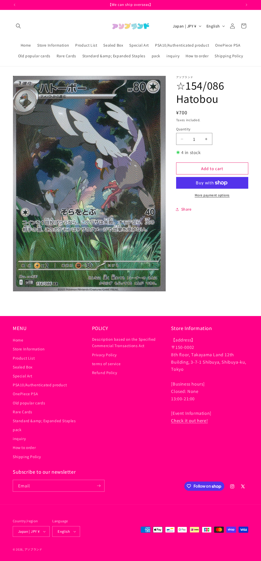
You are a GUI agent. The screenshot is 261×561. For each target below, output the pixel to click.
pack (17, 429)
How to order (24, 447)
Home (18, 340)
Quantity (183, 129)
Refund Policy (104, 372)
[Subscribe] (98, 486)
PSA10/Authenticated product (40, 384)
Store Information (29, 348)
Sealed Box (23, 367)
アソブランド (33, 549)
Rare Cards (22, 411)
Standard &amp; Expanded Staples (44, 420)
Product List (24, 358)
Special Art (22, 375)
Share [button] (186, 209)
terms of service (106, 363)
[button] (18, 26)
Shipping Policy (27, 456)
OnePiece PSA (25, 393)
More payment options (212, 195)
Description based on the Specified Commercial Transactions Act (124, 342)
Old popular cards (29, 402)
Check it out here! (189, 420)
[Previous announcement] (14, 5)
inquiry (19, 438)
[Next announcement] (246, 5)
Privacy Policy (104, 354)
